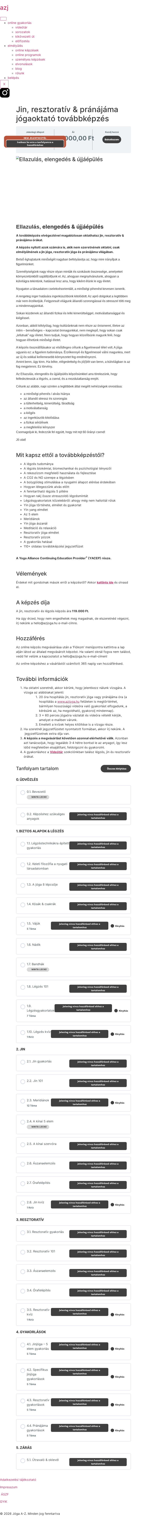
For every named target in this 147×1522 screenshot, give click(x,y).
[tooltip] (27, 558)
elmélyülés (15, 46)
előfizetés (22, 41)
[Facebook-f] (15, 93)
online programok (28, 55)
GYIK (3, 1501)
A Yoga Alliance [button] (27, 558)
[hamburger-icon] (3, 18)
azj (4, 7)
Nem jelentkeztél (35, 138)
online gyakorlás (19, 23)
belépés (13, 78)
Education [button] (64, 558)
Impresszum (8, 1487)
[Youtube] (26, 93)
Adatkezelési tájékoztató (18, 1480)
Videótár (56, 752)
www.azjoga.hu (68, 701)
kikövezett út (24, 36)
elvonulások (24, 64)
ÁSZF (5, 1494)
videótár (21, 27)
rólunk (19, 73)
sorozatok (22, 32)
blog (18, 68)
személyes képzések (30, 59)
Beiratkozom (112, 139)
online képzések (27, 50)
